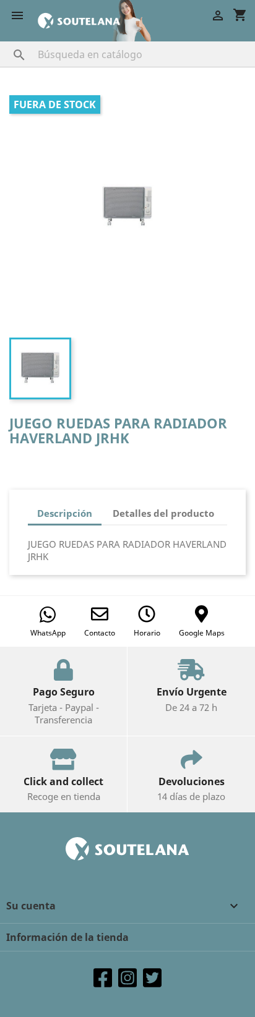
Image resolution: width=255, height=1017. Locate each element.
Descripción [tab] (64, 513)
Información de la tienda (67, 937)
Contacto (99, 633)
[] (7, 42)
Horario (147, 633)
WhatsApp (48, 633)
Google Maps (202, 633)
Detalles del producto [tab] (163, 513)
